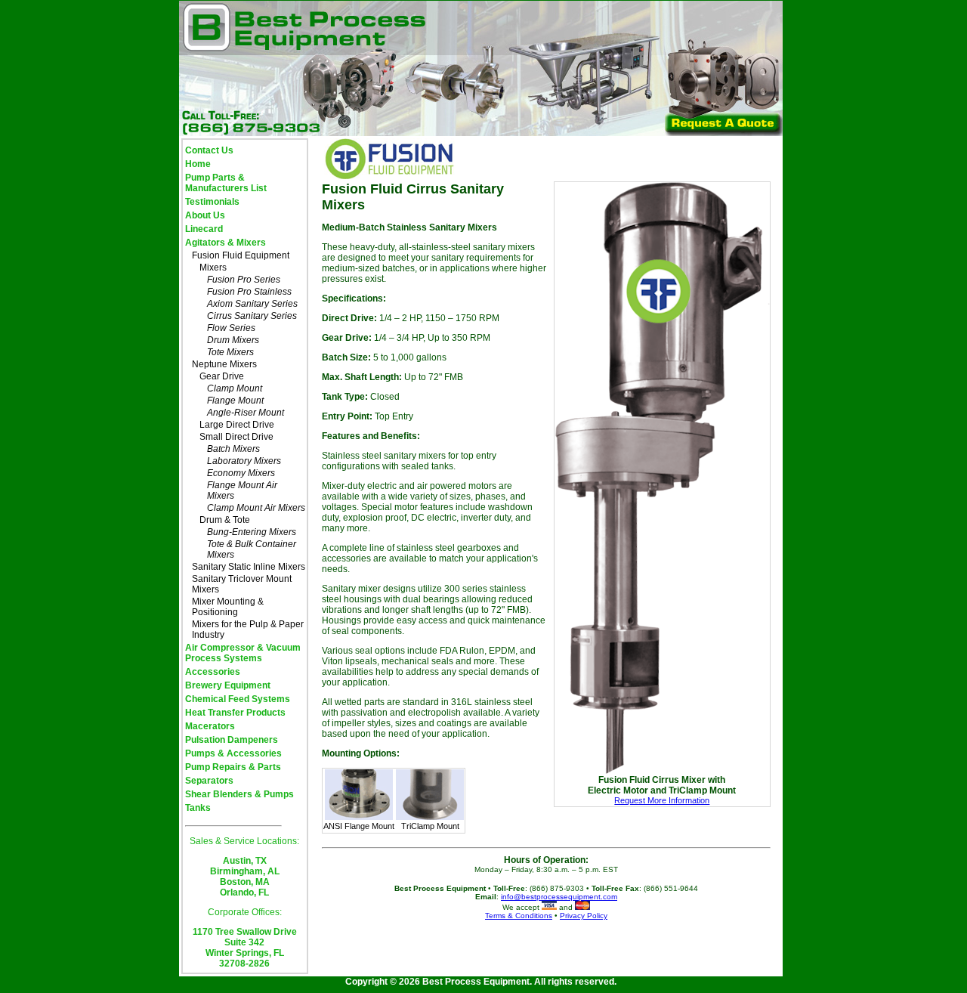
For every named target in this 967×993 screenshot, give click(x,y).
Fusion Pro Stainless (249, 291)
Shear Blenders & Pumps (239, 794)
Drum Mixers (233, 340)
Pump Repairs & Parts (233, 767)
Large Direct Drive (236, 424)
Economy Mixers (241, 473)
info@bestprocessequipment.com (559, 896)
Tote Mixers (230, 352)
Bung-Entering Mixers (251, 532)
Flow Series (231, 328)
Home (198, 164)
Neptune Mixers (224, 364)
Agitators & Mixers (225, 242)
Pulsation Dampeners (231, 740)
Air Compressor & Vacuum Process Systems (243, 653)
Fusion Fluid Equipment (240, 255)
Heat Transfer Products (235, 712)
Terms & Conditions (518, 915)
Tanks (198, 808)
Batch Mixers (233, 449)
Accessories (212, 672)
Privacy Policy (583, 915)
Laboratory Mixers (244, 461)
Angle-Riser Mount (245, 412)
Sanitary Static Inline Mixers (248, 566)
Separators (209, 780)
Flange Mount (235, 400)
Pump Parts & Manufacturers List (226, 182)
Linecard (204, 229)
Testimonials (212, 201)
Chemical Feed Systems (237, 699)
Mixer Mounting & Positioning (228, 606)
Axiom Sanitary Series (252, 304)
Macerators (210, 726)
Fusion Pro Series (243, 279)
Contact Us (209, 150)
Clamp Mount (234, 388)
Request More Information (661, 800)
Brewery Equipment (227, 685)
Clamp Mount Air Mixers (256, 508)
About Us (205, 215)
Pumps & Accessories (233, 753)
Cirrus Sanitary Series (252, 316)
